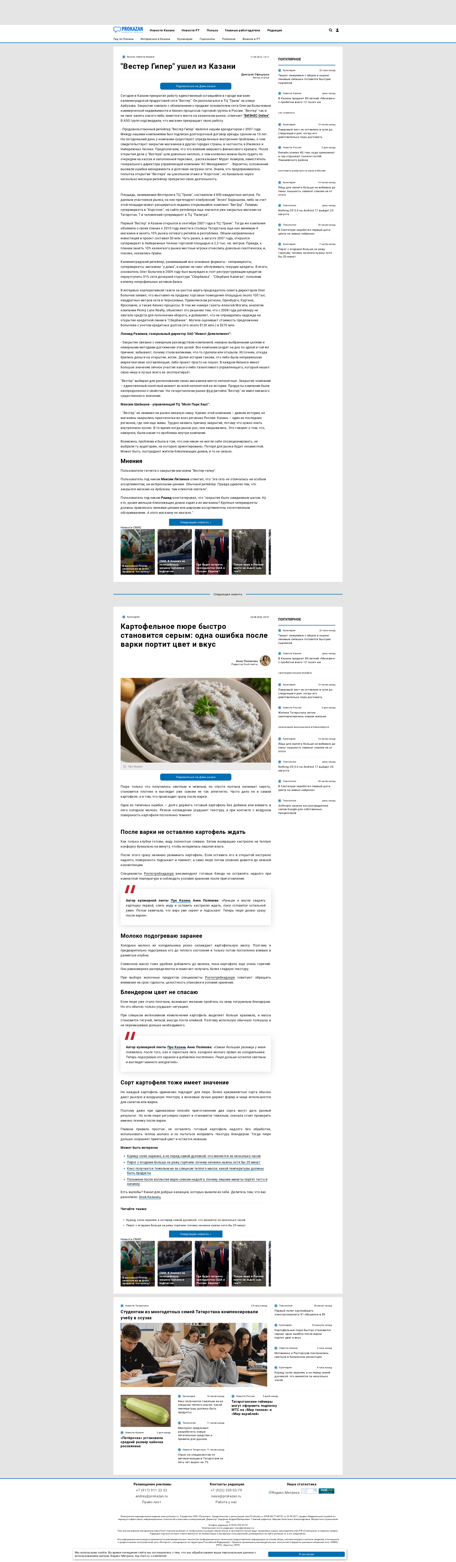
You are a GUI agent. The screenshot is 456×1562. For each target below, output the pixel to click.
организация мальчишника (294, 727)
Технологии (289, 205)
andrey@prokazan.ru (152, 1496)
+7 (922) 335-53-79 (226, 1490)
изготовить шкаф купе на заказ (296, 170)
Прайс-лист (151, 1502)
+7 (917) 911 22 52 (151, 1490)
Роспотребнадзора (159, 873)
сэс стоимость (286, 112)
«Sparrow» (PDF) (231, 1545)
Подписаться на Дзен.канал (196, 86)
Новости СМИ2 (131, 527)
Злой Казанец (150, 1197)
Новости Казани (292, 93)
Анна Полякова (247, 661)
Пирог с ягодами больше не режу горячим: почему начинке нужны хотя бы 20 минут (194, 1162)
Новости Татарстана (136, 1305)
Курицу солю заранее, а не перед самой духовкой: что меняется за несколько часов (194, 1156)
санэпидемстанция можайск (295, 672)
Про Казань (181, 900)
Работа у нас (226, 1502)
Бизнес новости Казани (140, 56)
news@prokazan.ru (226, 1496)
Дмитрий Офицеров (255, 74)
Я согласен (306, 1554)
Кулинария (289, 70)
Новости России (292, 147)
